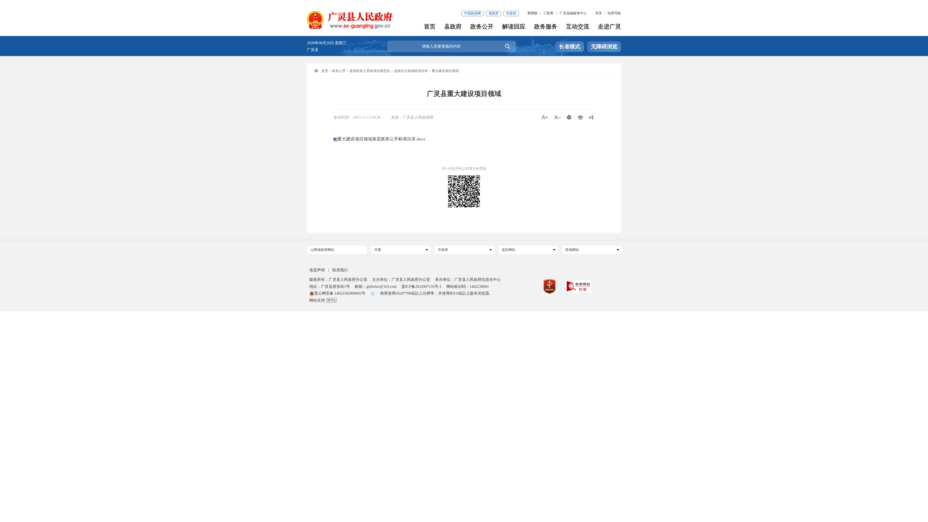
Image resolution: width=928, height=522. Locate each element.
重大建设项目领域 (445, 71)
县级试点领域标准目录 (411, 71)
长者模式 (569, 47)
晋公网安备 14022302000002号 (339, 293)
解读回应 (513, 27)
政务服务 (545, 27)
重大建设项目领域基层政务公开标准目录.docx (381, 139)
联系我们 (340, 270)
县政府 (453, 27)
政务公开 (481, 27)
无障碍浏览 (604, 47)
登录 (598, 13)
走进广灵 (609, 27)
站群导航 (614, 13)
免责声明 (317, 270)
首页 (429, 27)
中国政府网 (472, 13)
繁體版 (532, 13)
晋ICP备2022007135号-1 (421, 286)
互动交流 (577, 27)
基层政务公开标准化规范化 (369, 71)
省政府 (493, 13)
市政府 (511, 13)
